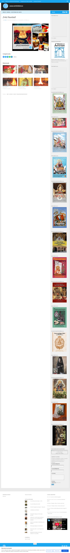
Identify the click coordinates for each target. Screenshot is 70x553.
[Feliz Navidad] (25, 69)
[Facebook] (63, 12)
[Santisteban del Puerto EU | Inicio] (5, 5)
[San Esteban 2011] (41, 82)
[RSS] (66, 12)
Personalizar (49, 550)
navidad (15, 94)
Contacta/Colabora (37, 1)
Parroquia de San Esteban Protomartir (22, 94)
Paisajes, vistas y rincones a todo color (57, 503)
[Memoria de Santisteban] (59, 57)
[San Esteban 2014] (10, 82)
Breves (4, 12)
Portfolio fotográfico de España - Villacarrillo (37, 507)
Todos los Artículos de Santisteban (12, 1)
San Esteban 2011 (37, 86)
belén (7, 94)
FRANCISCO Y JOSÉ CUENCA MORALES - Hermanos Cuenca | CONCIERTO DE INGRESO (37, 519)
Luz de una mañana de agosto (56, 496)
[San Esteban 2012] (41, 69)
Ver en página (53, 38)
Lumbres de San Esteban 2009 (23, 86)
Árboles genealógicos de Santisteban (36, 525)
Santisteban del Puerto (16, 12)
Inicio (3, 1)
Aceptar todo (65, 550)
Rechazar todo (57, 550)
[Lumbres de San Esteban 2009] (25, 82)
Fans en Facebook (28, 494)
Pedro (5, 20)
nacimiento (10, 94)
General (8, 12)
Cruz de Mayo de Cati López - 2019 (36, 501)
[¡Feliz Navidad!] (10, 69)
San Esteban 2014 (5, 86)
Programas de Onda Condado (26, 1)
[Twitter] (65, 12)
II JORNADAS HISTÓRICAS (34, 510)
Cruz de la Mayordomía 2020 (35, 504)
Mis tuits (4, 496)
